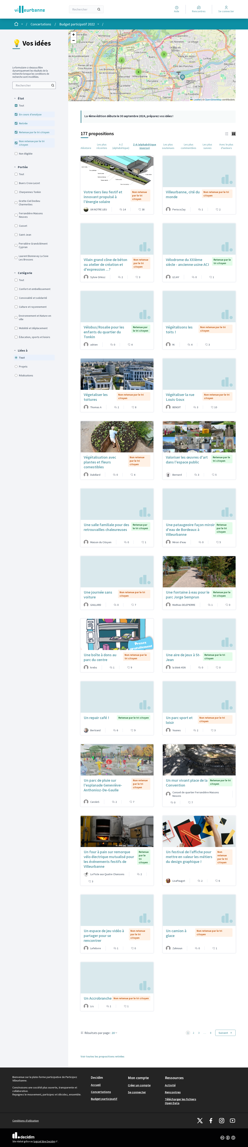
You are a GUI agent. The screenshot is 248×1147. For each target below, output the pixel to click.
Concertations (41, 24)
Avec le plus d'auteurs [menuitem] (226, 146)
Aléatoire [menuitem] (86, 148)
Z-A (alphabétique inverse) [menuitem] (144, 146)
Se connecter (137, 1092)
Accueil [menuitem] (96, 1085)
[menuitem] (34, 85)
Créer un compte (139, 1085)
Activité (170, 1085)
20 (113, 1033)
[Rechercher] (99, 9)
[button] (18, 98)
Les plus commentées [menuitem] (188, 146)
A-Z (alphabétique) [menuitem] (120, 146)
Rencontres (173, 1092)
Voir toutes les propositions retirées (102, 1056)
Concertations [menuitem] (101, 1092)
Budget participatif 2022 (77, 24)
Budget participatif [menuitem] (104, 1099)
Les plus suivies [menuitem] (207, 146)
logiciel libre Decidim (46, 1141)
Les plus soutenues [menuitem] (168, 146)
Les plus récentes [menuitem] (101, 146)
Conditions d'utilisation (25, 1120)
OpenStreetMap (213, 99)
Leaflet (197, 99)
